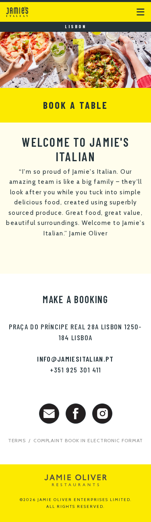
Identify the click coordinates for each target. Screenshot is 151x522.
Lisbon (75, 26)
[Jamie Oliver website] (75, 479)
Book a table (75, 105)
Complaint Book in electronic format (88, 440)
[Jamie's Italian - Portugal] (18, 8)
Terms (17, 440)
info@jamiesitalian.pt (75, 358)
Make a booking (75, 299)
